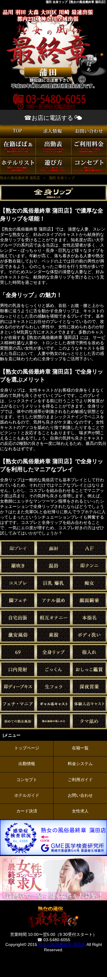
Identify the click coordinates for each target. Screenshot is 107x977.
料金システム (80, 763)
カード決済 (26, 811)
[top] (18, 135)
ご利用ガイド (80, 779)
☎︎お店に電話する (48, 118)
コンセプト (26, 779)
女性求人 (80, 811)
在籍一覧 (80, 748)
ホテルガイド (26, 795)
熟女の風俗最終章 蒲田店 (61, 944)
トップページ (26, 748)
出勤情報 (26, 763)
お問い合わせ (80, 795)
